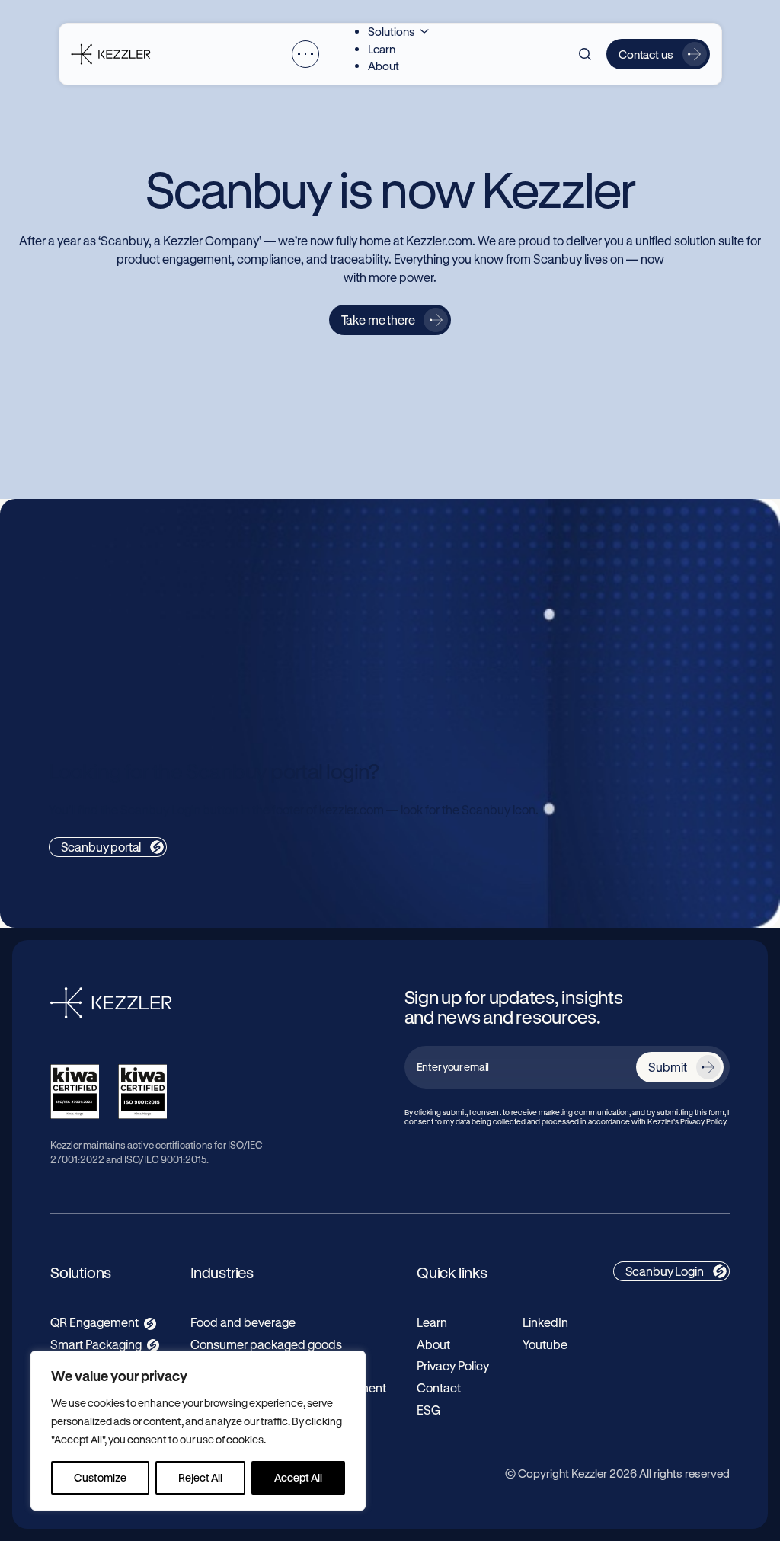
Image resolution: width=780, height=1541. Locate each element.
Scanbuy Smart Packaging (531, 586)
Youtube (545, 1344)
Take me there (378, 319)
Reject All (200, 1477)
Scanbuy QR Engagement (141, 586)
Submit (667, 1067)
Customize (100, 1477)
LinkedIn (545, 1322)
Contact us (646, 54)
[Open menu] (305, 54)
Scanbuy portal (101, 846)
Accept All (298, 1477)
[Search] (585, 54)
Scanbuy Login (664, 1271)
